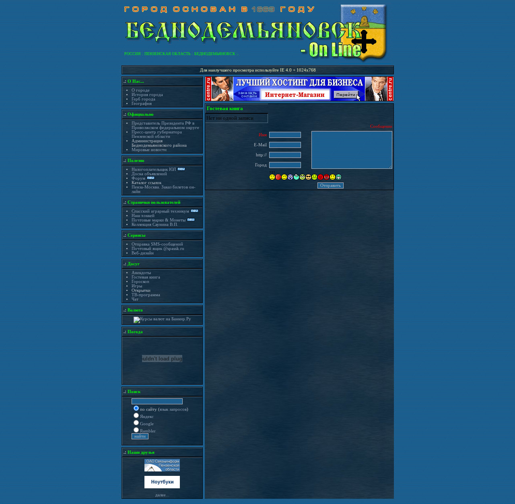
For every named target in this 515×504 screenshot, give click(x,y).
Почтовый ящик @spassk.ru (158, 248)
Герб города (143, 99)
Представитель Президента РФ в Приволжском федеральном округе (165, 125)
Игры (137, 286)
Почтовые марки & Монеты (158, 220)
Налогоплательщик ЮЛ (154, 169)
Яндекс (147, 416)
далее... (162, 495)
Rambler (148, 431)
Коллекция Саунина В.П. (155, 224)
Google (147, 424)
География (142, 103)
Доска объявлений (149, 174)
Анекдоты (141, 272)
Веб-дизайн (143, 253)
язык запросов (173, 409)
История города (147, 94)
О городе (141, 90)
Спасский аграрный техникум (160, 211)
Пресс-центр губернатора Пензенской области (157, 134)
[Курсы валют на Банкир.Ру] (162, 319)
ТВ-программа (146, 295)
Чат (135, 299)
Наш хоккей (143, 215)
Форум (139, 178)
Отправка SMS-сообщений (157, 244)
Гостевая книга (146, 277)
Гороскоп (140, 281)
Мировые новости (149, 150)
